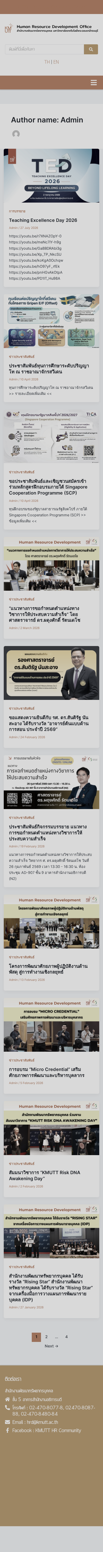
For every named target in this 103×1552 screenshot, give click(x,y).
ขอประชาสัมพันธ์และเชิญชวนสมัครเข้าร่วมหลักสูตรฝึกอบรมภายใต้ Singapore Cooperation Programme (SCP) (48, 487)
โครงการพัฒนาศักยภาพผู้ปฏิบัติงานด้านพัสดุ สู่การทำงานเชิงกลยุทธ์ (48, 969)
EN (56, 62)
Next (51, 1346)
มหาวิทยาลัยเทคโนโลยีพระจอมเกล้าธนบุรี (52, 7)
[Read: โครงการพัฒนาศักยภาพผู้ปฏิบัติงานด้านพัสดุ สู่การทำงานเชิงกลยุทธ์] (52, 921)
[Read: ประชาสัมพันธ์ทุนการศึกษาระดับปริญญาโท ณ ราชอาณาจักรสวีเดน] (52, 321)
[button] (93, 82)
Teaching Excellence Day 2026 (43, 220)
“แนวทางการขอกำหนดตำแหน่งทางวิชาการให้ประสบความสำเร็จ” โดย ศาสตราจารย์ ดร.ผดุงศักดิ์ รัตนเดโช (44, 614)
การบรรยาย (17, 211)
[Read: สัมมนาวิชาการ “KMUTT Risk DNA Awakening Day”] (52, 1128)
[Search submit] (91, 49)
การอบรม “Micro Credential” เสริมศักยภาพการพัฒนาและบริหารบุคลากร (46, 1072)
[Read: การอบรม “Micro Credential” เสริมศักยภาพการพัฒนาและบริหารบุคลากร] (52, 1024)
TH (47, 62)
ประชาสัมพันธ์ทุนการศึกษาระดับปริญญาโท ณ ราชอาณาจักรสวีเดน (49, 368)
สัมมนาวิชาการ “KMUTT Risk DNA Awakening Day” (44, 1175)
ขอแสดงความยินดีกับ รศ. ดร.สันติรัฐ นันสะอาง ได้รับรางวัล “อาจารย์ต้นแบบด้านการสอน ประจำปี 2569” (48, 723)
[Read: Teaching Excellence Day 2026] (52, 175)
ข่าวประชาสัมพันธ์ (21, 357)
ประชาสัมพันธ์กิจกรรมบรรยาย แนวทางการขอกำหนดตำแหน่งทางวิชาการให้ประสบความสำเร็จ (48, 832)
